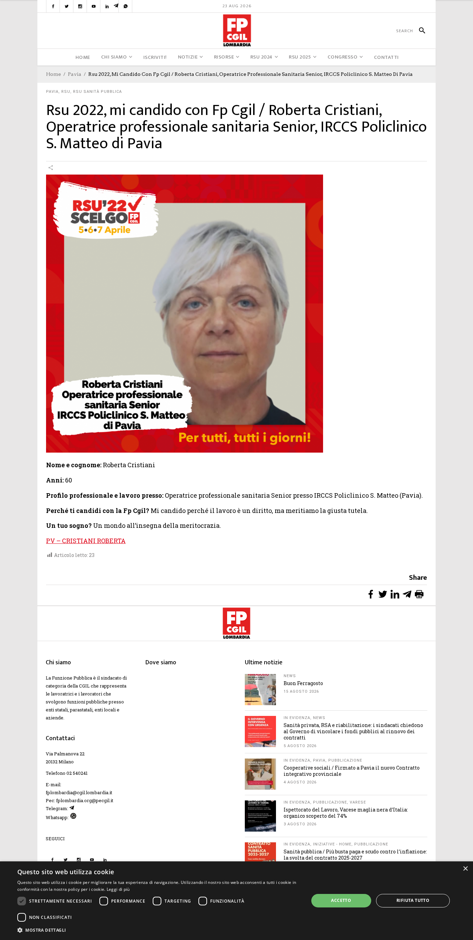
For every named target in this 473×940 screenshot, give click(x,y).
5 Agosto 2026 (300, 746)
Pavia (74, 74)
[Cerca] (419, 31)
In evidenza (297, 718)
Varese (358, 802)
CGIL (84, 686)
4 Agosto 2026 (300, 782)
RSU (65, 91)
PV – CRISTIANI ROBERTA (86, 540)
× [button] (465, 868)
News (290, 676)
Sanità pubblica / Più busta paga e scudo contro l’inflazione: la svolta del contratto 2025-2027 (355, 854)
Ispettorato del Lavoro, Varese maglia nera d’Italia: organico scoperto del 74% (346, 812)
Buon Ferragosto (303, 683)
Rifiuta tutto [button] (412, 900)
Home (53, 74)
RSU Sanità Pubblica (97, 91)
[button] (158, 930)
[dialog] (236, 900)
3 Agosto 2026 (300, 824)
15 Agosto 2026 (301, 691)
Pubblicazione (345, 760)
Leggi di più (118, 889)
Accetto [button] (341, 900)
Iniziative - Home (332, 844)
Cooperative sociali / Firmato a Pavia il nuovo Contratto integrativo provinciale (352, 770)
